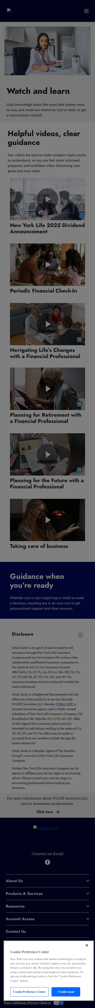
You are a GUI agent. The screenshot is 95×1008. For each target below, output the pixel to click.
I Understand (66, 991)
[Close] (87, 945)
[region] (49, 971)
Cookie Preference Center (29, 991)
